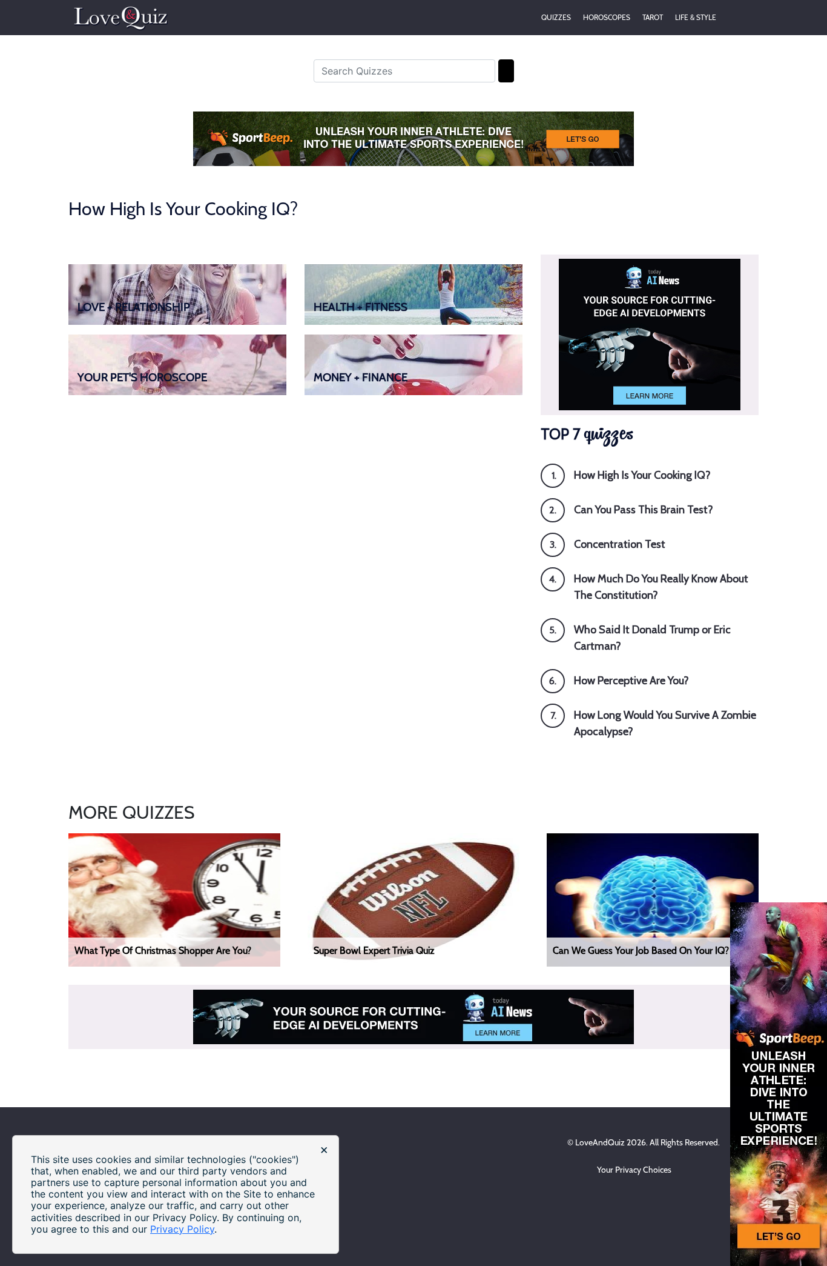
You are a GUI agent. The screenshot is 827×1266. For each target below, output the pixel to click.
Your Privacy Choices (635, 1169)
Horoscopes (606, 17)
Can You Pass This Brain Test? (643, 509)
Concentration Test (619, 544)
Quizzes (556, 17)
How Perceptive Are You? (631, 680)
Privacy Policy (182, 1229)
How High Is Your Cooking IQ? (642, 475)
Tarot (652, 17)
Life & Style (695, 17)
